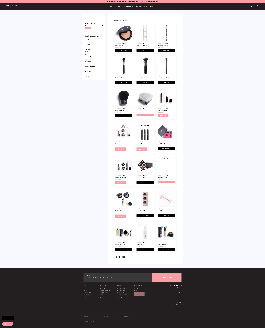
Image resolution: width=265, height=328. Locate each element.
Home (85, 288)
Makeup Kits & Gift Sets (90, 69)
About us (85, 290)
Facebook (106, 316)
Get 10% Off (8, 318)
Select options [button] (166, 148)
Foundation (87, 49)
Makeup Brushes (89, 64)
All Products (87, 39)
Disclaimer (102, 297)
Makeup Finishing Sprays (90, 66)
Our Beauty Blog (87, 292)
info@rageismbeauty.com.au (175, 296)
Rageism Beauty (140, 6)
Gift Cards (87, 51)
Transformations (87, 294)
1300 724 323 (178, 295)
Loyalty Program (120, 292)
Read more (145, 115)
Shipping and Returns (105, 290)
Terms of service (104, 292)
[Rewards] (7, 324)
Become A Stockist (121, 290)
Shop (118, 6)
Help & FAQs (127, 6)
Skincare (87, 76)
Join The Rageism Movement (123, 297)
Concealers (87, 44)
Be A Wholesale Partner (122, 288)
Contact (152, 6)
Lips (86, 54)
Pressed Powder (88, 71)
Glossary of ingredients (89, 295)
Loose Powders (88, 56)
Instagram (86, 316)
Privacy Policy (103, 294)
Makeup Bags (88, 61)
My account (102, 295)
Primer (86, 73)
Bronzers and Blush (89, 42)
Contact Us (86, 297)
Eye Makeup (88, 46)
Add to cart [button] (124, 50)
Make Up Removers (89, 59)
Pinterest (126, 316)
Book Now (139, 294)
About (112, 6)
